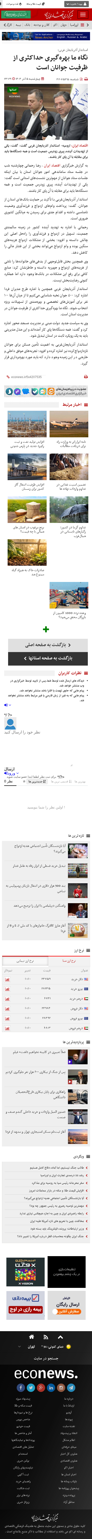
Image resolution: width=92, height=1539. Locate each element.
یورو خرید (77, 989)
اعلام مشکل (69, 1440)
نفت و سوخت (12, 4)
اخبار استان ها (68, 1474)
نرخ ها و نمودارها (23, 1412)
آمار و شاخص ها (23, 1433)
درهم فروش (76, 1028)
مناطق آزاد (68, 1502)
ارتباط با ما (68, 1405)
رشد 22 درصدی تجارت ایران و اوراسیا (62, 1175)
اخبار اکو (69, 1467)
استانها (12, 90)
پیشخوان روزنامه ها (69, 1488)
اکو (55, 25)
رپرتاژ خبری (23, 1502)
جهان (64, 25)
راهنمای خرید (23, 1481)
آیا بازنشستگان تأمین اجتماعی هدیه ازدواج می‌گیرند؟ (54, 1198)
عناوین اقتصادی (69, 1460)
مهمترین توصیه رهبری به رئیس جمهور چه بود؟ (57, 1206)
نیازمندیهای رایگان (23, 1467)
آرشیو (69, 1412)
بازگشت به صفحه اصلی (46, 645)
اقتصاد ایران (52, 165)
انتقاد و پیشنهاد (68, 1433)
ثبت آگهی (23, 1474)
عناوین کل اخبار (69, 1453)
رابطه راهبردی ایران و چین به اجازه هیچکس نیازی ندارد (52, 1213)
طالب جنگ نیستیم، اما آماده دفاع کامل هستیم (57, 1167)
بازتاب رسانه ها (69, 1481)
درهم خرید (76, 999)
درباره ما (68, 1398)
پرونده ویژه (69, 1495)
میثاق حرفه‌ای (69, 1447)
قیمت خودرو (23, 1426)
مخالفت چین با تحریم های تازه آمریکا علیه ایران (57, 1221)
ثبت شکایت (23, 1488)
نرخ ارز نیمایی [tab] (25, 961)
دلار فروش (77, 1008)
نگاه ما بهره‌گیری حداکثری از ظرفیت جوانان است (50, 62)
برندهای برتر (23, 1495)
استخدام (23, 1453)
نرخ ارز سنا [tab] (69, 961)
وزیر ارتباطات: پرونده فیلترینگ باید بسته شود (57, 1228)
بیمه (18, 25)
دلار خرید (77, 979)
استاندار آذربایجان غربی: (73, 50)
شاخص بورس (23, 1419)
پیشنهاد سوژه (23, 1398)
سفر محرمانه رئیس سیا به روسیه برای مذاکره (58, 1183)
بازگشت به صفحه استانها (50, 658)
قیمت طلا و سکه (33, 4)
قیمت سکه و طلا (23, 1405)
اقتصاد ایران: (79, 146)
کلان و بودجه (42, 25)
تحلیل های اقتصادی (23, 1447)
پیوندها (69, 1419)
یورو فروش (76, 1018)
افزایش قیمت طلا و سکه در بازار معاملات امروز (57, 1190)
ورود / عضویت (76, 4)
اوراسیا (74, 25)
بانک (27, 25)
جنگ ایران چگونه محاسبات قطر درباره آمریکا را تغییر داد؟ (51, 1236)
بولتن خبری (23, 1460)
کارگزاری (7, 25)
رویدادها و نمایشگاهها (23, 1440)
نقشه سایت (69, 1426)
